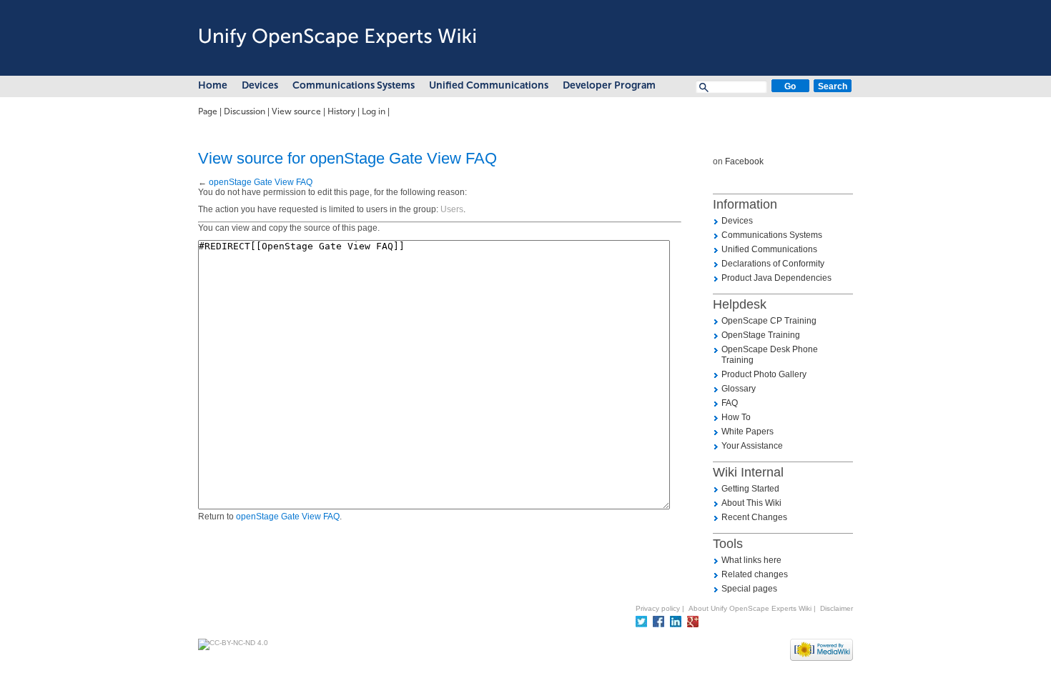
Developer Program (609, 85)
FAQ (729, 403)
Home (212, 85)
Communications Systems (353, 85)
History (341, 111)
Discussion (244, 111)
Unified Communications (488, 85)
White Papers (747, 432)
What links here (751, 560)
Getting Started (750, 489)
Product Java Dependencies (776, 278)
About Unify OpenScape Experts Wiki (750, 608)
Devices (260, 85)
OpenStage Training (760, 335)
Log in (373, 111)
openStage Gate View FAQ (260, 182)
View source (296, 111)
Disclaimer (836, 608)
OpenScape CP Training (768, 321)
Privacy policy (658, 608)
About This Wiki (751, 503)
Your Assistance (752, 446)
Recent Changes (754, 517)
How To (736, 417)
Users (451, 209)
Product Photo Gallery (763, 374)
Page (207, 111)
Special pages (749, 589)
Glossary (738, 389)
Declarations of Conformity (772, 264)
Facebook (744, 161)
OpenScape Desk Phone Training (769, 354)
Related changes (754, 574)
